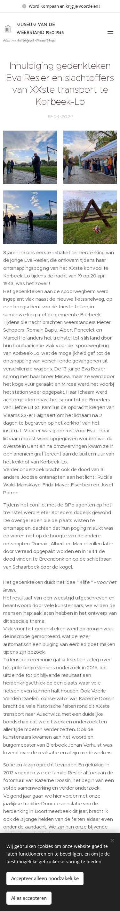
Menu (110, 33)
